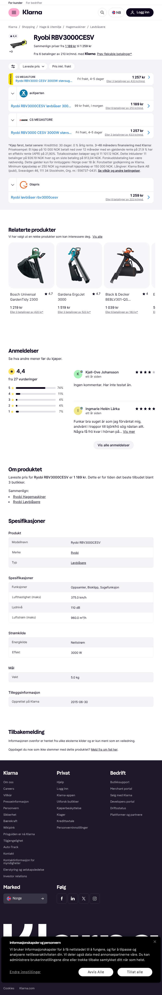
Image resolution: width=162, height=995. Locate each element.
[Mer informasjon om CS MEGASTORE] (12, 120)
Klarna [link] (12, 27)
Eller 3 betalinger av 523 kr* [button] (74, 312)
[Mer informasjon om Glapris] (12, 185)
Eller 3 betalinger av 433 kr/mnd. (126, 81)
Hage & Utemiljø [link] (50, 27)
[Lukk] (154, 941)
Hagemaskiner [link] (75, 27)
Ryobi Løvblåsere (26, 502)
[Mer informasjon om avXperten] (12, 93)
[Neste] (147, 278)
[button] (116, 12)
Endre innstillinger (25, 972)
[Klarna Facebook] (62, 899)
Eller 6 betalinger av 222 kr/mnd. (124, 199)
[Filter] (13, 66)
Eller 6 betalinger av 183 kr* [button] (121, 312)
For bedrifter (34, 3)
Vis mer (129, 431)
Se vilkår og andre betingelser (119, 171)
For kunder (15, 3)
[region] (81, 959)
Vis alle (98, 236)
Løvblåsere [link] (97, 27)
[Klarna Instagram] (95, 899)
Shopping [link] (28, 27)
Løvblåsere (78, 563)
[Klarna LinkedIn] (73, 899)
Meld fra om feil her (104, 749)
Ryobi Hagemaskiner (29, 497)
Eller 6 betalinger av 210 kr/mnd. (124, 108)
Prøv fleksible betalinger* (114, 54)
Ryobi (75, 553)
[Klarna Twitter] (84, 899)
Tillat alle (135, 972)
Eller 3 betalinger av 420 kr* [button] (26, 312)
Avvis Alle (96, 972)
